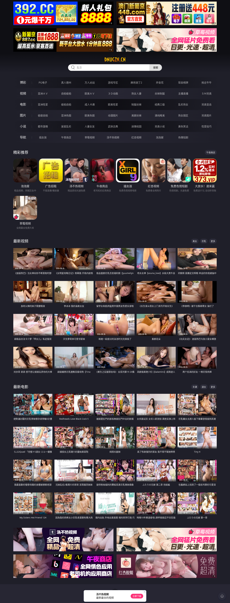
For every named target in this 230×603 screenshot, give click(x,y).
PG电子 (43, 82)
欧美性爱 (113, 104)
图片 (23, 115)
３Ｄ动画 (113, 93)
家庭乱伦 (66, 126)
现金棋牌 (183, 82)
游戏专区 (113, 82)
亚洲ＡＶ (43, 93)
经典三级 (160, 104)
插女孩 (43, 137)
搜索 (155, 67)
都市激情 (43, 126)
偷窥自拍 (43, 115)
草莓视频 (90, 137)
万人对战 (90, 82)
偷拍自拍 (66, 104)
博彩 (23, 82)
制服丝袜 (136, 104)
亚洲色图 (66, 115)
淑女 (204, 386)
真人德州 (66, 82)
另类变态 (207, 104)
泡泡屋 (160, 137)
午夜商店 (66, 137)
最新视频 (20, 241)
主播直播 (183, 93)
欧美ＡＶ (90, 93)
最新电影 (20, 386)
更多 (213, 241)
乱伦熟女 (183, 104)
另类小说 (160, 126)
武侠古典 (113, 126)
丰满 (195, 386)
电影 (23, 104)
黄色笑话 (183, 126)
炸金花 (160, 82)
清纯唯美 (160, 115)
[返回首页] (222, 596)
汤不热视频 (113, 137)
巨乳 (204, 241)
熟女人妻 (136, 93)
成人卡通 (90, 104)
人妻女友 (90, 126)
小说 (23, 126)
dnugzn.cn (115, 59)
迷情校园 (136, 126)
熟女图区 (183, 115)
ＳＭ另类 (207, 93)
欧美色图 (90, 115)
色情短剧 (183, 137)
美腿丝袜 (136, 115)
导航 (23, 137)
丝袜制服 (160, 93)
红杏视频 (136, 137)
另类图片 (207, 115)
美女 (195, 241)
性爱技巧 (207, 126)
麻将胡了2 (136, 82)
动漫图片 (113, 115)
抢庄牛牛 (207, 82)
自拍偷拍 (66, 93)
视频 (23, 93)
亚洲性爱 (43, 104)
